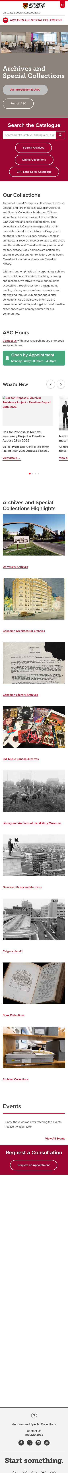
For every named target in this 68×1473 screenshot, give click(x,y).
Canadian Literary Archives (20, 695)
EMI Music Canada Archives (21, 759)
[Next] (61, 384)
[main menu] (5, 20)
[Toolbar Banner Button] (62, 4)
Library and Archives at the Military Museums (32, 823)
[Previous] (50, 384)
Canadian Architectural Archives (24, 631)
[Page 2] (32, 473)
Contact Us (34, 1431)
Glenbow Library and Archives (22, 887)
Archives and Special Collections (36, 20)
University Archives (15, 567)
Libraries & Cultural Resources (21, 13)
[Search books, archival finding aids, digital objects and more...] (60, 135)
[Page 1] (29, 473)
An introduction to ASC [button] (25, 89)
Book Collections (13, 1015)
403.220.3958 (34, 1434)
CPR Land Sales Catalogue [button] (34, 172)
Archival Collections (16, 1079)
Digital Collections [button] (34, 160)
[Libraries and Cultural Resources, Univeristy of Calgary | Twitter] (30, 1443)
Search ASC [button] (18, 103)
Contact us (10, 340)
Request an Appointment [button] (34, 1165)
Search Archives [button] (33, 147)
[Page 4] (38, 473)
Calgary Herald (12, 951)
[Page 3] (35, 473)
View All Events (55, 1138)
